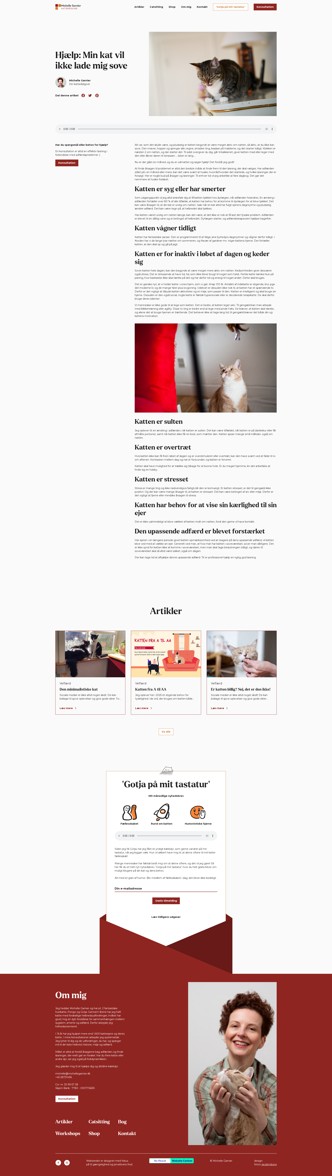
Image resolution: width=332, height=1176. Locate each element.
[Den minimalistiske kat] (90, 672)
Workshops (67, 1133)
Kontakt (202, 6)
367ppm (269, 1160)
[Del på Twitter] (90, 95)
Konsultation (265, 6)
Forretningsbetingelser (224, 1164)
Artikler (139, 6)
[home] (68, 7)
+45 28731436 (63, 1077)
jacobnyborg (269, 1164)
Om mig (186, 6)
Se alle (166, 731)
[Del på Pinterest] (97, 95)
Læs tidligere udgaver (166, 917)
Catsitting (156, 6)
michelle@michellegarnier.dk (72, 1073)
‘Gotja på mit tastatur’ (230, 6)
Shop (172, 6)
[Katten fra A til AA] (166, 672)
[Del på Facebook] (83, 95)
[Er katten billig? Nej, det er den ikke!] (241, 672)
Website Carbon (182, 1160)
